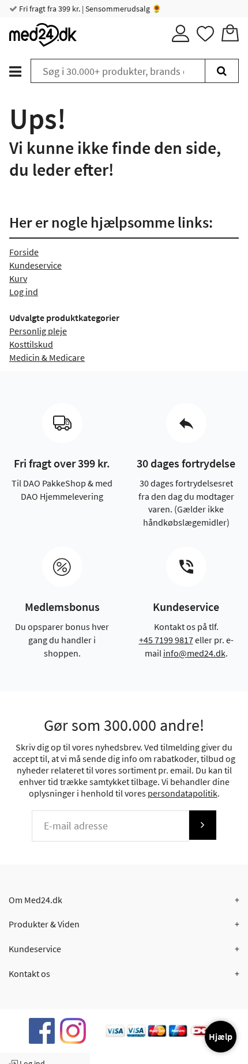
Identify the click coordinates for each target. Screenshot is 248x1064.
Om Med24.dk (35, 899)
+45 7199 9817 (166, 640)
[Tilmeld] (202, 825)
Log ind (23, 291)
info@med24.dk (194, 653)
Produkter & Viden (44, 924)
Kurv (18, 278)
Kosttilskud (31, 344)
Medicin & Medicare (47, 357)
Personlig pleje (38, 331)
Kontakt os (29, 973)
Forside (24, 252)
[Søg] (222, 71)
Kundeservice (35, 265)
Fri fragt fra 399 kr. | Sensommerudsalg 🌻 (89, 8)
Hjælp (220, 1036)
